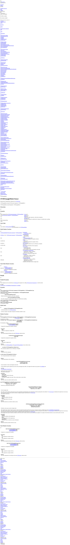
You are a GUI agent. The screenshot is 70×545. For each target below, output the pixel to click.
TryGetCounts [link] (25, 246)
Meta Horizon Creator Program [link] (5, 474)
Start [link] (1, 473)
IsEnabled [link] (25, 218)
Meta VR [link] (1, 462)
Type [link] (25, 214)
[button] (35, 0)
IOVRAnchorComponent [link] (12, 214)
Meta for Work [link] (2, 471)
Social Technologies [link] (3, 461)
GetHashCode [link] (25, 242)
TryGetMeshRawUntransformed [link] (28, 250)
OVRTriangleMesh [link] (20, 214)
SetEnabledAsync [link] (26, 234)
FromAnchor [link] (25, 232)
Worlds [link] (1, 464)
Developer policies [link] (3, 483)
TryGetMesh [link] (25, 254)
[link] (2, 1)
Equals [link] (24, 237)
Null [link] (12, 226)
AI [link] (0, 463)
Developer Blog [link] (3, 469)
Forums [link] (1, 486)
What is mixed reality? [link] (4, 504)
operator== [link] (5, 266)
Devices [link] (1, 479)
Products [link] (1, 467)
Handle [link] (25, 215)
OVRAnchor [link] (18, 201)
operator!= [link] (5, 270)
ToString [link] (24, 244)
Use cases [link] (2, 481)
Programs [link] (1, 472)
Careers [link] (1, 493)
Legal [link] (1, 484)
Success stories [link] (2, 480)
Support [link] (1, 487)
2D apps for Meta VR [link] (3, 478)
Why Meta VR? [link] (3, 476)
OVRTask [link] (2, 235)
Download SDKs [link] (3, 470)
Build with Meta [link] (3, 460)
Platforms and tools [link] (3, 477)
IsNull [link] (25, 216)
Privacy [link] (1, 485)
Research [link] (1, 466)
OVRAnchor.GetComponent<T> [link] (32, 282)
